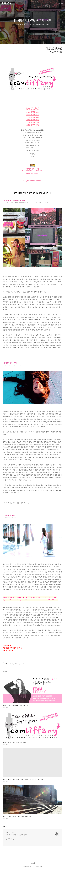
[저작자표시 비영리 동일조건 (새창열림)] (22, 663)
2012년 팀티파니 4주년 (32, 115)
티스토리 (32, 863)
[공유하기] (9, 663)
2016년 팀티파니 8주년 (32, 125)
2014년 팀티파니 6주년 (32, 120)
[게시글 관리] (11, 663)
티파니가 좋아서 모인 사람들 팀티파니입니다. (17, 835)
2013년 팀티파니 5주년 (32, 117)
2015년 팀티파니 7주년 (32, 122)
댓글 (5, 826)
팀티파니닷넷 (6, 3)
